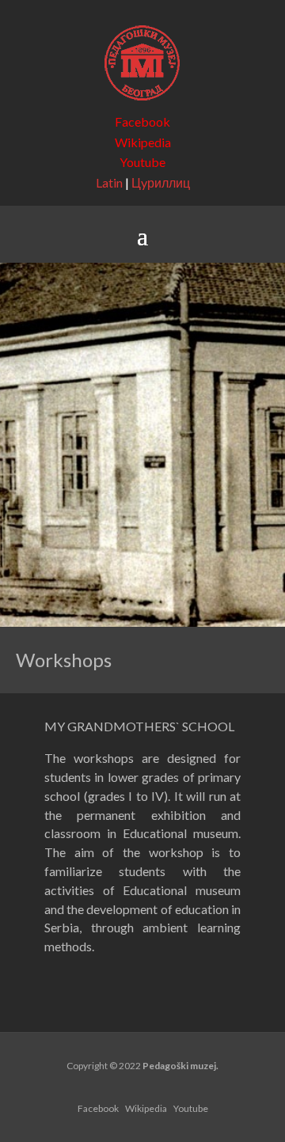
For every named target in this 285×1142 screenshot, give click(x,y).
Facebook (142, 121)
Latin (109, 182)
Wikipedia (143, 142)
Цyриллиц (160, 182)
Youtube (142, 161)
